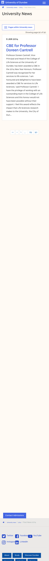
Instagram (11, 541)
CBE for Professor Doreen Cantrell (21, 47)
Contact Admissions (14, 515)
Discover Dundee (32, 555)
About (6, 555)
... (25, 132)
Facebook (24, 535)
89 (30, 132)
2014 (21, 7)
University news (12, 7)
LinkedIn (24, 541)
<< (13, 132)
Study (17, 555)
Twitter (10, 535)
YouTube (37, 535)
